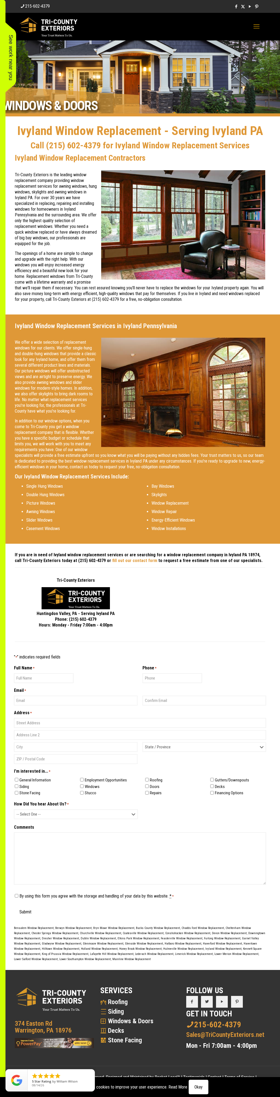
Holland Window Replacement (99, 949)
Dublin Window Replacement (98, 938)
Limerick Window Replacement (194, 954)
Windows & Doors (130, 1021)
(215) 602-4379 (73, 145)
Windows (92, 786)
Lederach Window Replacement (154, 954)
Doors (154, 786)
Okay (198, 1087)
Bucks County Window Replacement (158, 928)
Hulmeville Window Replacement (183, 949)
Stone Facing (29, 792)
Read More (177, 1087)
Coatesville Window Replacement (143, 933)
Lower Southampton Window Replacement (85, 959)
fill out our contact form (134, 560)
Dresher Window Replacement (60, 938)
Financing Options (229, 792)
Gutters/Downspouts (232, 780)
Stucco (90, 792)
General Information (35, 780)
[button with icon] (192, 1002)
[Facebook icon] (236, 6)
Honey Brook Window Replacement (140, 949)
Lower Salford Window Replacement (36, 959)
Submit (25, 911)
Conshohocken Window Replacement (187, 933)
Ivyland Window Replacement (223, 949)
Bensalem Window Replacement (34, 928)
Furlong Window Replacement (222, 938)
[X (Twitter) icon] (243, 6)
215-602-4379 (37, 6)
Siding (24, 786)
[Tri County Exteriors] (48, 26)
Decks (220, 786)
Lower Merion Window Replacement (236, 954)
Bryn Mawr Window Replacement (113, 928)
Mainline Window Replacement (131, 959)
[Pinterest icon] (257, 6)
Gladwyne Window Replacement (61, 943)
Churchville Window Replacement (100, 933)
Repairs (156, 792)
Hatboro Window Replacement (183, 943)
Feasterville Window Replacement (181, 938)
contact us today (84, 466)
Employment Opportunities (106, 780)
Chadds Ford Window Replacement (203, 928)
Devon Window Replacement (229, 933)
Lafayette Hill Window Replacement (111, 954)
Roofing (156, 780)
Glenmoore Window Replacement (103, 943)
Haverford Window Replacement (222, 943)
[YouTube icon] (250, 6)
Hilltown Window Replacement (60, 949)
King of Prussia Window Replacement (65, 954)
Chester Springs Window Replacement (54, 933)
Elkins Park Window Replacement (138, 938)
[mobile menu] (256, 26)
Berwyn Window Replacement (73, 928)
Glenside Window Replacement (144, 943)
